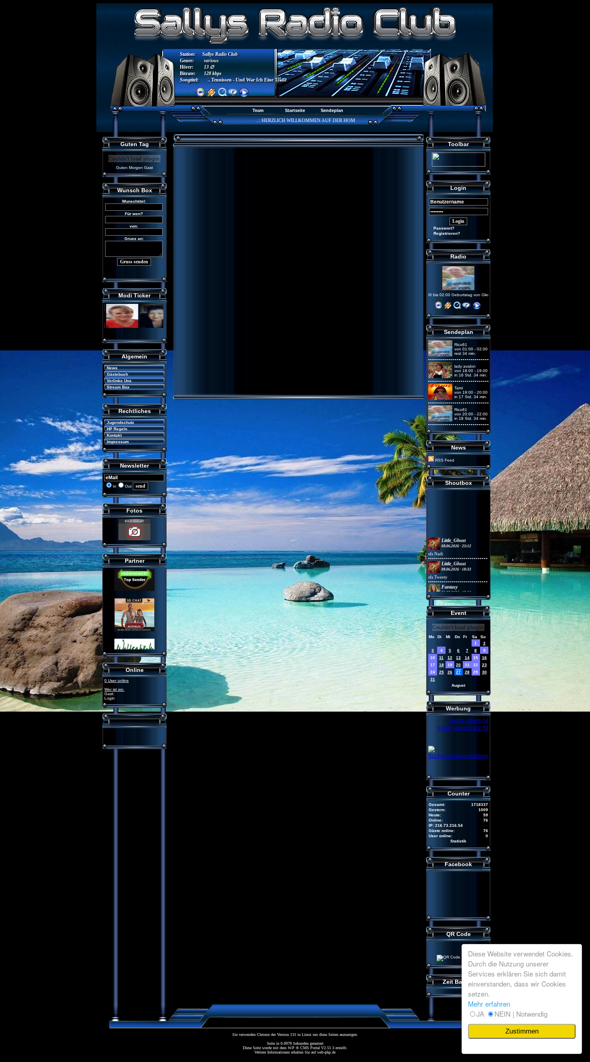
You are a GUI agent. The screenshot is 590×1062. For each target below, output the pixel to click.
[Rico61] (440, 355)
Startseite (295, 110)
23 (484, 665)
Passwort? (441, 228)
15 (475, 657)
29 (475, 672)
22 (475, 665)
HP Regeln (114, 429)
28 (467, 672)
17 (432, 665)
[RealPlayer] (466, 308)
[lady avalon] (440, 376)
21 (467, 665)
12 (450, 657)
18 (441, 665)
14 (467, 657)
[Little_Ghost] (434, 531)
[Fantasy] (434, 578)
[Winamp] (448, 308)
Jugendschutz (118, 422)
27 (458, 672)
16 (484, 657)
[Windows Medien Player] (439, 308)
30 (484, 672)
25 (441, 672)
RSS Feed (444, 460)
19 (450, 665)
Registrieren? (444, 233)
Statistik (458, 841)
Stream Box (116, 387)
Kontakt (112, 435)
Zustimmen (522, 1031)
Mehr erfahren (489, 1004)
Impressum (115, 441)
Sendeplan (332, 110)
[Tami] (440, 398)
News (110, 368)
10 (432, 657)
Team (258, 110)
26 (450, 672)
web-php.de (326, 1052)
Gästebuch (115, 374)
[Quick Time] (457, 308)
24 (432, 672)
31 (432, 679)
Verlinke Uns (117, 380)
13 (458, 657)
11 (441, 657)
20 (458, 665)
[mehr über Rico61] (458, 289)
